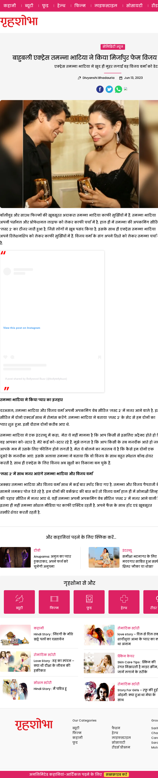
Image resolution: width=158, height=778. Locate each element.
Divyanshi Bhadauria (98, 78)
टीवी (37, 550)
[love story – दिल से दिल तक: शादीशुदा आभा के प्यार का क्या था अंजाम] (99, 635)
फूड (45, 5)
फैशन (116, 728)
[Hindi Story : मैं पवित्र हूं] (15, 689)
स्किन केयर (126, 656)
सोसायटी (134, 5)
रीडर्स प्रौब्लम (121, 747)
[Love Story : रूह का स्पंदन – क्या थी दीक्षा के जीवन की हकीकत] (15, 661)
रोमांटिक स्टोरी (45, 655)
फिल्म (80, 5)
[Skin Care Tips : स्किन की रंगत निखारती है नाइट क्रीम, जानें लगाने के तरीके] (99, 663)
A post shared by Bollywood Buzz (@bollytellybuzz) (36, 378)
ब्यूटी (29, 5)
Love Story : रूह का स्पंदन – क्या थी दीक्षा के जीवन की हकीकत (54, 666)
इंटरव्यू (127, 550)
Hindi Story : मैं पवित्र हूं (50, 689)
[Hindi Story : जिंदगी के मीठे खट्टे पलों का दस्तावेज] (15, 635)
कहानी (9, 5)
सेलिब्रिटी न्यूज (113, 47)
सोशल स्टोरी (43, 683)
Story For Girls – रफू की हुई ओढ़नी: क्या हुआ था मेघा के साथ (138, 695)
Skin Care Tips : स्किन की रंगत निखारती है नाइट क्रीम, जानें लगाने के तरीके (138, 667)
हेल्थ (61, 5)
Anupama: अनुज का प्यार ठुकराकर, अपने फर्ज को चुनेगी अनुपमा (52, 561)
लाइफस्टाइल (105, 5)
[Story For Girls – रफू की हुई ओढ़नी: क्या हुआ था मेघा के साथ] (99, 691)
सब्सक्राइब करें (116, 774)
